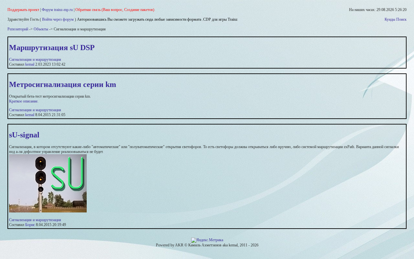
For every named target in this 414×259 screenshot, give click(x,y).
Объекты (41, 29)
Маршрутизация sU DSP (52, 47)
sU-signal (24, 135)
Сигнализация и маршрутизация (35, 59)
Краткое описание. (23, 101)
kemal (29, 64)
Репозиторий (17, 29)
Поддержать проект (23, 9)
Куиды (390, 19)
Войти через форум (58, 19)
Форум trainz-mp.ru (57, 9)
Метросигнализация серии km (62, 84)
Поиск (401, 19)
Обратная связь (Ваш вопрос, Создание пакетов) (114, 9)
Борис (30, 224)
